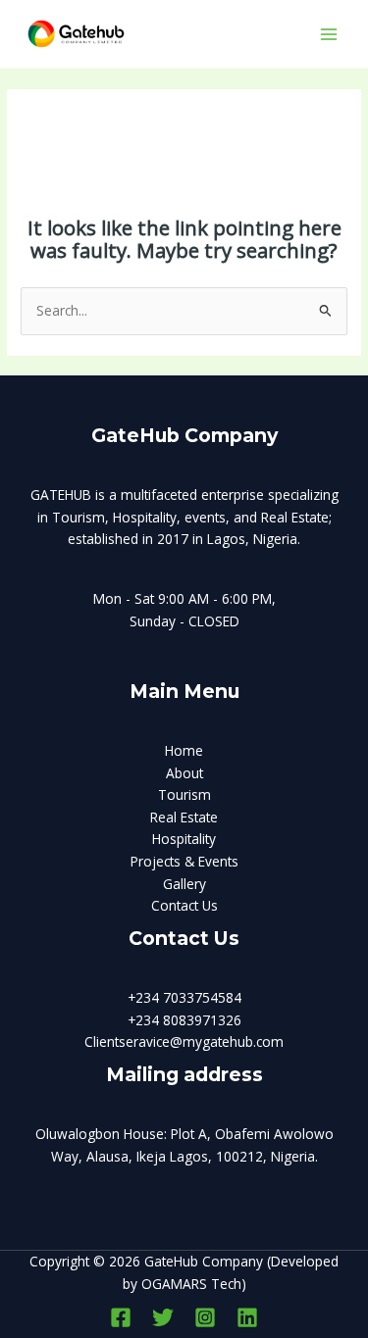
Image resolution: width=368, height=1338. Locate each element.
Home (184, 750)
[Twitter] (163, 1317)
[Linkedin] (247, 1317)
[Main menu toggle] (329, 34)
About (184, 773)
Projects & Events (184, 861)
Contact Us (184, 905)
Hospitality (184, 838)
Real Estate (184, 817)
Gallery (184, 883)
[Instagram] (205, 1317)
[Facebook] (120, 1317)
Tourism (184, 794)
